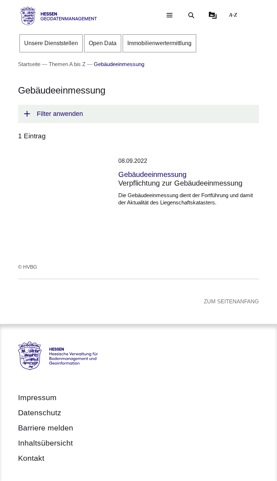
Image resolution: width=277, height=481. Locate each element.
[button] (138, 114)
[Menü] (169, 15)
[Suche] (191, 15)
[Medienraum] (213, 15)
